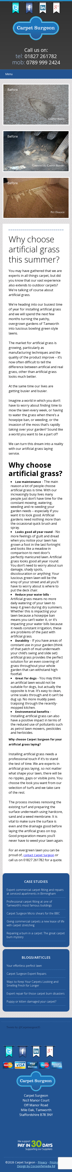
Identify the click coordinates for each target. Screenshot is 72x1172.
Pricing (54, 1162)
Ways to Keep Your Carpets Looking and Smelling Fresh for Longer (32, 983)
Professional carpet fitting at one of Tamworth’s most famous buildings (29, 903)
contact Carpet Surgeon (38, 855)
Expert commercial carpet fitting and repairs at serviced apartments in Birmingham (35, 891)
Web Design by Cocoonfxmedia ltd (42, 1164)
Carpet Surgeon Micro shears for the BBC (33, 913)
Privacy (42, 1162)
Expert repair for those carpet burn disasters (36, 993)
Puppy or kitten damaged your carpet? (31, 1001)
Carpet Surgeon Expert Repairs (26, 974)
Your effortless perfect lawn (24, 966)
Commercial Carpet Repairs (48, 165)
